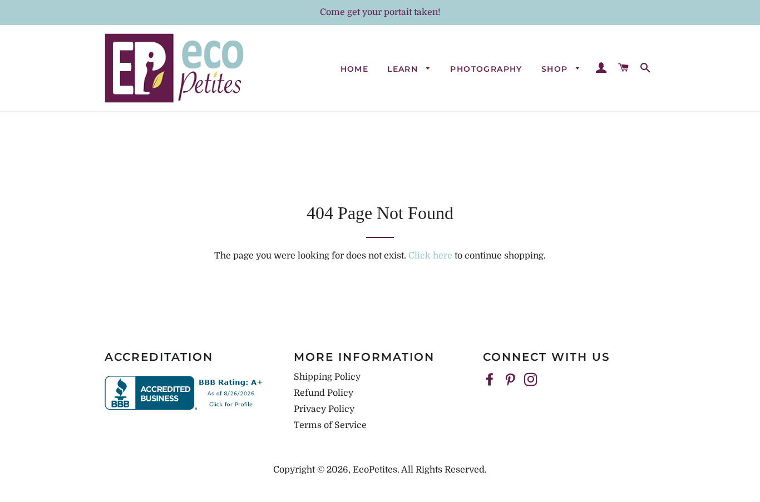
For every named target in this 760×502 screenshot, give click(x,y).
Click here (430, 256)
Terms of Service (330, 425)
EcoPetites (375, 470)
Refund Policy (323, 393)
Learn (404, 69)
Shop (556, 69)
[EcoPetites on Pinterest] (511, 380)
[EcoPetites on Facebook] (491, 380)
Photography (486, 69)
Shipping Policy (327, 377)
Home (354, 69)
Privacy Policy (324, 409)
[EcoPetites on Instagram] (532, 380)
